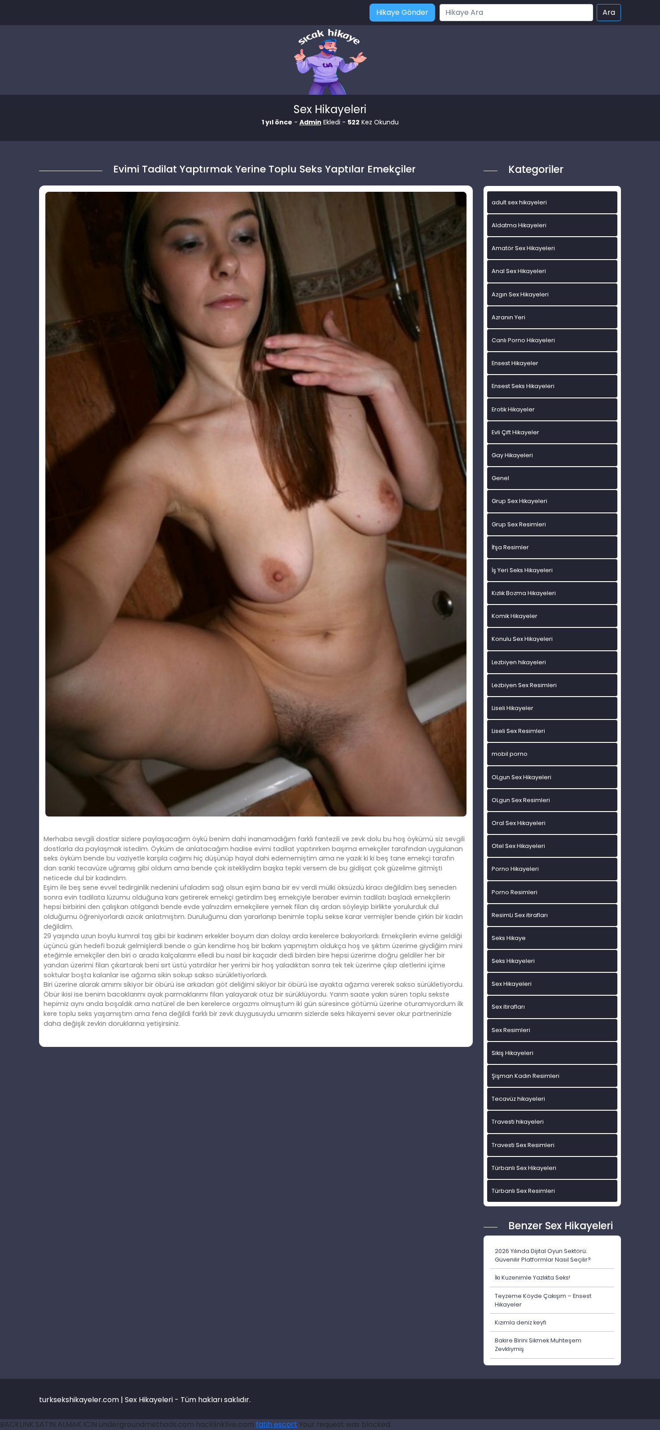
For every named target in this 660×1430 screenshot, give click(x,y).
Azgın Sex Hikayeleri (520, 294)
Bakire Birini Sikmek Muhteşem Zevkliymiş (538, 1345)
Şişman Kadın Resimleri (525, 1076)
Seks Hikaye (509, 938)
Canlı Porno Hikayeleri (523, 340)
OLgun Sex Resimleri (521, 800)
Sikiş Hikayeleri (512, 1053)
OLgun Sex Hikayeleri (521, 777)
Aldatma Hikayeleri (519, 225)
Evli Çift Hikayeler (515, 432)
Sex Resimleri (511, 1030)
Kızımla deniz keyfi (520, 1322)
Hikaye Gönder (402, 12)
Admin (310, 122)
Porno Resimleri (514, 892)
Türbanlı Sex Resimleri (523, 1191)
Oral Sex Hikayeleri (519, 823)
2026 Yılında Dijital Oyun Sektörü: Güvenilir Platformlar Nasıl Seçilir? (543, 1255)
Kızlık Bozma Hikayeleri (524, 593)
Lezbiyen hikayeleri (519, 662)
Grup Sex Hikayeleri (519, 501)
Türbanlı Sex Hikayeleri (524, 1168)
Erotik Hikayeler (513, 409)
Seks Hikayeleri (513, 961)
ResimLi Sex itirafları (520, 915)
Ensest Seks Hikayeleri (523, 386)
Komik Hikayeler (514, 616)
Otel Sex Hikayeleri (518, 846)
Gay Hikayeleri (512, 455)
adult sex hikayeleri (519, 202)
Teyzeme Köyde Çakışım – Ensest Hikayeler (543, 1300)
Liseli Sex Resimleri (518, 731)
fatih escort (276, 1424)
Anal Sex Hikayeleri (519, 271)
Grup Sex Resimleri (519, 524)
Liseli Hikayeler (512, 708)
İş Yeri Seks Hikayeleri (522, 570)
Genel (500, 478)
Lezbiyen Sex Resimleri (524, 685)
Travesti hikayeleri (518, 1121)
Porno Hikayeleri (515, 869)
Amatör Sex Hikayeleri (523, 248)
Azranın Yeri (508, 317)
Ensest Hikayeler (515, 363)
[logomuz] (330, 62)
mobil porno (510, 754)
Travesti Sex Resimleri (523, 1145)
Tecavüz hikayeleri (518, 1099)
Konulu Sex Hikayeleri (522, 639)
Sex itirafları (508, 1007)
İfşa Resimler (510, 547)
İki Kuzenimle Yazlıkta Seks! (532, 1277)
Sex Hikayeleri (512, 984)
